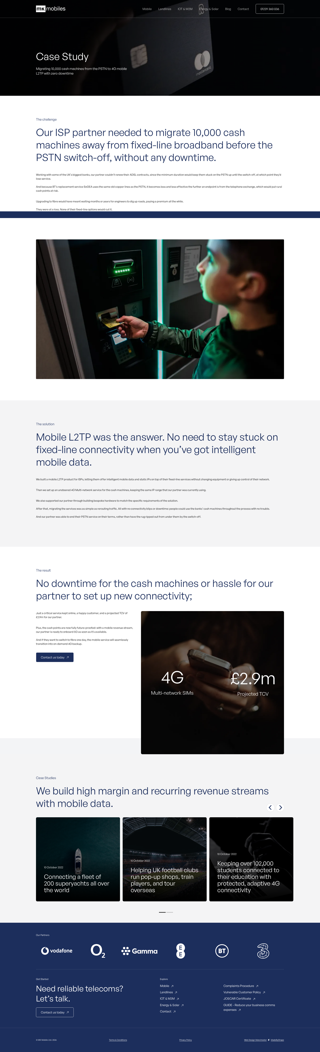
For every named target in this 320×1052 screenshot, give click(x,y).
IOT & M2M (185, 9)
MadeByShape (277, 1040)
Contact (243, 9)
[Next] (280, 807)
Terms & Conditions (118, 1040)
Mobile (147, 9)
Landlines (164, 9)
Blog (228, 9)
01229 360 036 (269, 9)
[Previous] (270, 807)
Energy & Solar (208, 9)
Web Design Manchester (255, 1040)
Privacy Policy (185, 1040)
